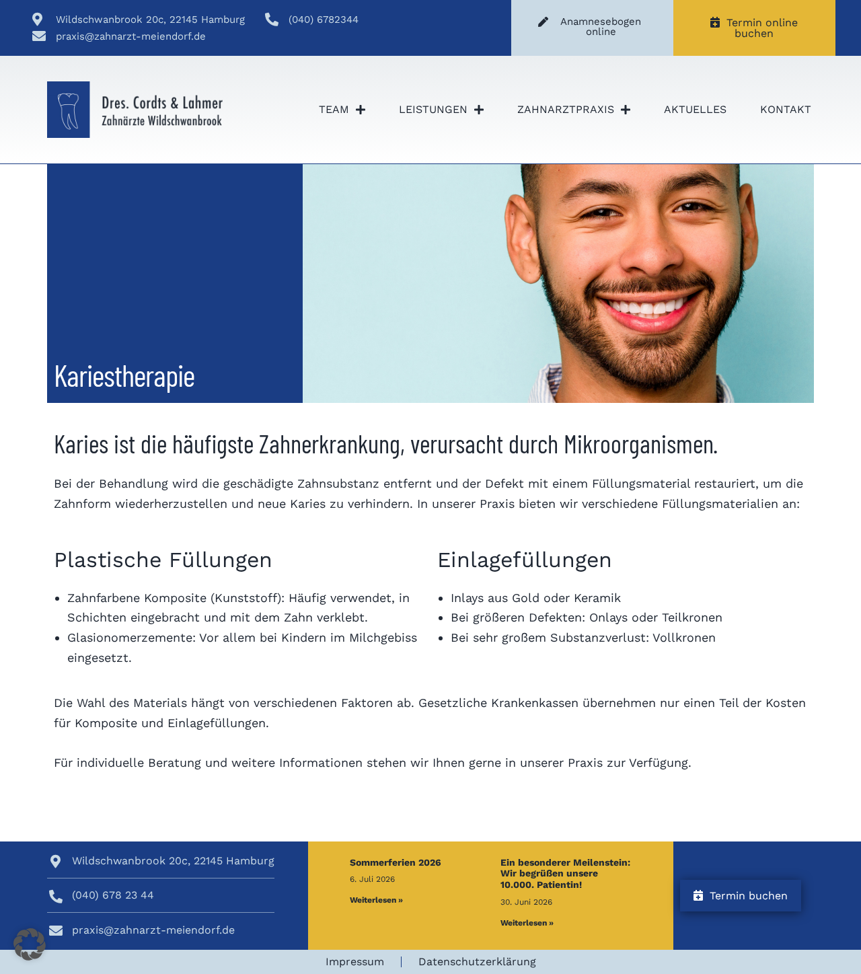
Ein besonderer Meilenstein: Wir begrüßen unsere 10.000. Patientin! (565, 874)
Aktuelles (695, 109)
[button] (29, 944)
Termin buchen (745, 895)
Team (334, 109)
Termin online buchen (759, 28)
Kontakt (785, 109)
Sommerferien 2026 (395, 862)
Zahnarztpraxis (565, 109)
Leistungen (433, 109)
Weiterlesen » (376, 900)
